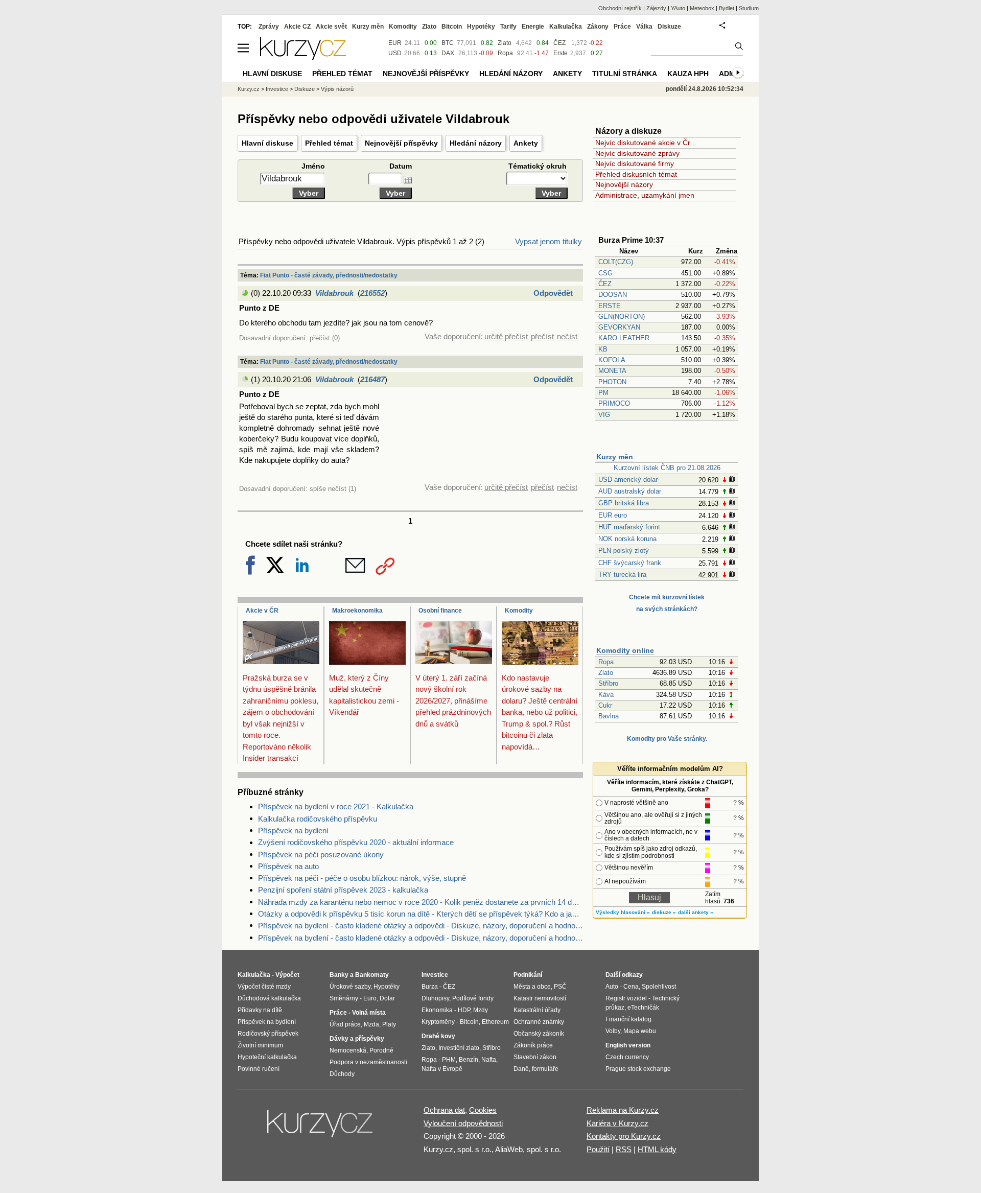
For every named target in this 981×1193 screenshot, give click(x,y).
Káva (606, 694)
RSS (624, 1149)
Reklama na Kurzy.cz (623, 1110)
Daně (521, 1068)
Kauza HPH (688, 73)
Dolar (387, 998)
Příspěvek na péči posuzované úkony (321, 854)
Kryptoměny (438, 1021)
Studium (749, 8)
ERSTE (609, 306)
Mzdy (480, 1010)
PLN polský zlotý (623, 550)
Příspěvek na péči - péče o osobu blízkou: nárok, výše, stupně (362, 878)
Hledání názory (476, 143)
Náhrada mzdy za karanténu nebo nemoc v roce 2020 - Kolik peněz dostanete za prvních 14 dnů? (420, 902)
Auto (611, 986)
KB (603, 349)
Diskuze (669, 26)
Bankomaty (372, 974)
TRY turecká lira (622, 574)
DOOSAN (612, 294)
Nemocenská (348, 1050)
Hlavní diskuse (267, 143)
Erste (560, 53)
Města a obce (532, 986)
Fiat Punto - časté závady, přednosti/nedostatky (329, 275)
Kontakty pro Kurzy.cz (624, 1136)
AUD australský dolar (629, 491)
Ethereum (495, 1021)
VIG (604, 414)
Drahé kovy (438, 1036)
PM (603, 392)
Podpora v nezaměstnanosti (368, 1062)
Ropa (606, 662)
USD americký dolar (628, 479)
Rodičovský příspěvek (268, 1033)
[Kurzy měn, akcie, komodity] (321, 1127)
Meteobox (702, 8)
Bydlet (726, 8)
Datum (400, 166)
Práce (622, 26)
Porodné (381, 1050)
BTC (447, 42)
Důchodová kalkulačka (269, 998)
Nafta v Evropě (442, 1068)
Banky (339, 974)
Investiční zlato (458, 1047)
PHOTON (612, 382)
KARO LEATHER (623, 338)
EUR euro (612, 515)
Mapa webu (639, 1031)
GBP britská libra (623, 503)
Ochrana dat (444, 1110)
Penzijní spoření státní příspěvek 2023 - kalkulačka (343, 889)
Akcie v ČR (262, 610)
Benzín (468, 1059)
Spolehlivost (659, 986)
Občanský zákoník (538, 1033)
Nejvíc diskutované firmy (634, 163)
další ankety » (695, 912)
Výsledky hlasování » (623, 912)
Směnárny (344, 998)
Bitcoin (451, 26)
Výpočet (287, 974)
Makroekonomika (357, 610)
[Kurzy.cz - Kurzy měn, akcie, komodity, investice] (303, 57)
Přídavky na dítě (260, 1010)
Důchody (342, 1074)
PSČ (560, 986)
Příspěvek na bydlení (293, 830)
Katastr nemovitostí (539, 998)
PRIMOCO (615, 403)
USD (395, 53)
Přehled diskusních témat (636, 174)
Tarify (508, 26)
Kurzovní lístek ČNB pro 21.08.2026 (667, 468)
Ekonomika (437, 1010)
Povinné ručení (258, 1068)
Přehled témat (329, 143)
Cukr (605, 705)
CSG (605, 273)
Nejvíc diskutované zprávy (637, 153)
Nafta (488, 1059)
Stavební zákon (534, 1057)
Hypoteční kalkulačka (267, 1057)
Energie (533, 26)
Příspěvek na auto (288, 866)
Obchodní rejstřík (620, 8)
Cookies (483, 1110)
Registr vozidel (626, 998)
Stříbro (608, 683)
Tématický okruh (538, 166)
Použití (598, 1149)
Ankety (525, 143)
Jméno (313, 166)
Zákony (598, 26)
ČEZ (605, 284)
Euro (370, 998)
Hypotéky (481, 26)
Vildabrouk (334, 293)
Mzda (371, 1024)
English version (627, 1045)
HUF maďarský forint (629, 527)
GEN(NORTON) (621, 316)
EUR (395, 42)
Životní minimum (260, 1045)
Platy (389, 1024)
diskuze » (664, 912)
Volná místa (369, 1012)
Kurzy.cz (249, 89)
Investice (277, 89)
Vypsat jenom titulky (548, 241)
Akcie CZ (297, 26)
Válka (644, 26)
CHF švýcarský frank (629, 563)
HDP (464, 1010)
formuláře (545, 1068)
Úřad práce (345, 1024)
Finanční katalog (628, 1019)
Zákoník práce (533, 1045)
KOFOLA (611, 360)
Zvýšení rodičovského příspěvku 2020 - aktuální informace (356, 842)
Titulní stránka (624, 73)
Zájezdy (656, 8)
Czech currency (627, 1057)
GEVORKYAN (619, 327)
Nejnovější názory (624, 184)
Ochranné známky (538, 1021)
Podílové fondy (473, 998)
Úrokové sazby (350, 986)
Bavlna (608, 716)
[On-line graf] (732, 480)
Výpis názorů (337, 89)
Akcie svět (331, 26)
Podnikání (527, 974)
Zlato (605, 672)
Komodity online (625, 650)
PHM (449, 1059)
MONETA (612, 371)
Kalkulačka (565, 26)
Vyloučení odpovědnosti (463, 1123)
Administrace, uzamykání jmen (644, 195)
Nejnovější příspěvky (401, 143)
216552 (372, 293)
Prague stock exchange (638, 1068)
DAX (447, 53)
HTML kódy (657, 1149)
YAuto (678, 8)
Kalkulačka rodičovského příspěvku (317, 818)
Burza (430, 986)
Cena (631, 986)
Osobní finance (440, 610)
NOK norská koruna (627, 539)
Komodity (519, 610)
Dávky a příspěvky (357, 1038)
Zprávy (269, 26)
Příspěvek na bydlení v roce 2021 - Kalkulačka (335, 806)
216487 (372, 379)
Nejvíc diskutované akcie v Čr (642, 142)
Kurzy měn (614, 457)
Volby (612, 1031)
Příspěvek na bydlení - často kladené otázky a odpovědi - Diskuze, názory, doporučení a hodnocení (420, 925)
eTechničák (643, 1007)
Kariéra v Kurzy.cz (617, 1123)
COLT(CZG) (615, 262)
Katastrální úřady (536, 1010)
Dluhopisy (435, 998)
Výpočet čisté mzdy (264, 986)
